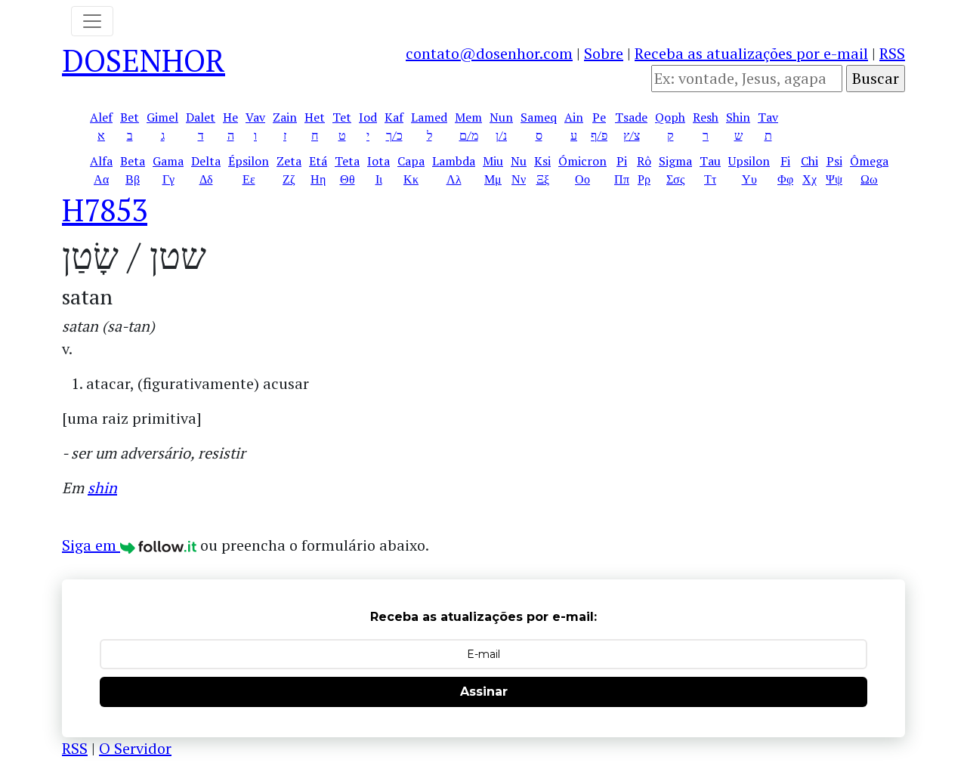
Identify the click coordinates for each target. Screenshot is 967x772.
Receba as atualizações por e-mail (751, 53)
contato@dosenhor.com (489, 53)
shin (102, 487)
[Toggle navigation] (92, 21)
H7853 (104, 210)
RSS (892, 53)
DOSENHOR (143, 60)
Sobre (603, 53)
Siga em (91, 545)
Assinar (484, 691)
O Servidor (135, 748)
